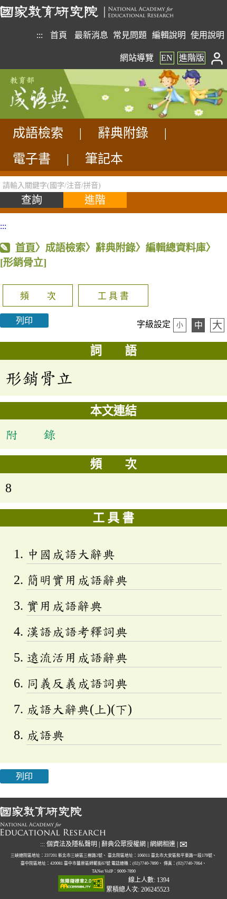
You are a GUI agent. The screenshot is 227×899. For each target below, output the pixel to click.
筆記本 (104, 159)
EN (167, 57)
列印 (24, 320)
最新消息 (91, 35)
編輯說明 (169, 35)
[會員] (217, 57)
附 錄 (30, 434)
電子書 (32, 159)
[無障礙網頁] (81, 884)
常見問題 (130, 35)
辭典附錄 (123, 133)
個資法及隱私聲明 (71, 844)
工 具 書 (113, 296)
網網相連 (162, 844)
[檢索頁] (53, 115)
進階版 (191, 57)
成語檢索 (38, 133)
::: (39, 35)
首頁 (58, 35)
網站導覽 (137, 57)
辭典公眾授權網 (123, 844)
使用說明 (207, 35)
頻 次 (38, 296)
